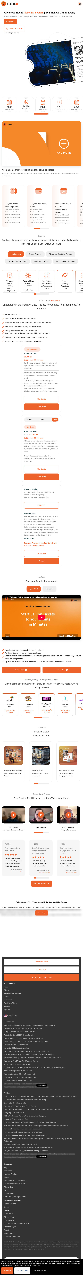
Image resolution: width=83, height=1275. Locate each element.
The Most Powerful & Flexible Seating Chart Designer (23, 1028)
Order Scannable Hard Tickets (14, 1184)
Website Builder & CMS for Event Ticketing (19, 1035)
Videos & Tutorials (10, 1174)
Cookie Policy (9, 1220)
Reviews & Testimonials (12, 993)
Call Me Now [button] (41, 969)
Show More (41, 913)
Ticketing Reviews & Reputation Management (20, 1077)
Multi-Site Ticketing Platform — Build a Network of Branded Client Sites (29, 1054)
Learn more (48, 554)
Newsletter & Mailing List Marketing (16, 1048)
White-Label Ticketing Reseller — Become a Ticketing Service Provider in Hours (32, 1058)
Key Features (16, 254)
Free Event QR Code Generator (15, 1180)
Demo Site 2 (60, 670)
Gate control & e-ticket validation (15, 1103)
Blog (5, 1167)
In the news (8, 1171)
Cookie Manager (10, 1227)
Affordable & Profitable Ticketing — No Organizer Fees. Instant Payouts (29, 1025)
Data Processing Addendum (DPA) (16, 1223)
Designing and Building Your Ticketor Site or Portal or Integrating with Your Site (32, 1109)
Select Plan (41, 406)
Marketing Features (41, 261)
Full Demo (49, 589)
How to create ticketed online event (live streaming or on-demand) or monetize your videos (36, 1126)
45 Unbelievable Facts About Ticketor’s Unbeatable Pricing (25, 1100)
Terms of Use (8, 1214)
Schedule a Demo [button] (41, 962)
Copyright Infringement (12, 1236)
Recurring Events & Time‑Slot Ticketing (18, 1064)
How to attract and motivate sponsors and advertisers (23, 1132)
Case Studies (8, 1193)
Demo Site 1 (19, 670)
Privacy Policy (9, 1217)
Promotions (8, 1000)
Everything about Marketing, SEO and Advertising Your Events (26, 1151)
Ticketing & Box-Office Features (60, 254)
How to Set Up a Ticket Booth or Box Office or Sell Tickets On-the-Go (28, 1147)
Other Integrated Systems (65, 261)
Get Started (10, 22)
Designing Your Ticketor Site (14, 1113)
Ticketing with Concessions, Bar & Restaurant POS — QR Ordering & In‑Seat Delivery (34, 1067)
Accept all (7, 1270)
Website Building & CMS (17, 261)
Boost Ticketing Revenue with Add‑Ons (18, 1071)
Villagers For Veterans (68, 830)
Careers (7, 1207)
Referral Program (10, 1204)
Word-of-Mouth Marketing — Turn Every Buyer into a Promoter (26, 1041)
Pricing (49, 562)
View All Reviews (40, 883)
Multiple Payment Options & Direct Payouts (19, 1032)
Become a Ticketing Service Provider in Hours (40, 543)
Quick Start (34, 589)
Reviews (7, 1006)
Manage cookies (40, 1270)
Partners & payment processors (15, 1197)
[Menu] (80, 4)
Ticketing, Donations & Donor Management (19, 1074)
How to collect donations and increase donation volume (23, 1129)
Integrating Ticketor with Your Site (16, 1119)
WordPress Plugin (10, 1003)
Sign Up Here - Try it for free (42, 977)
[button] (14, 28)
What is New (8, 1187)
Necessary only (22, 1270)
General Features (35, 254)
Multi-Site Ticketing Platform (34, 546)
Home (6, 987)
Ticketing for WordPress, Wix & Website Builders (21, 1061)
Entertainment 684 (17, 872)
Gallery (6, 1177)
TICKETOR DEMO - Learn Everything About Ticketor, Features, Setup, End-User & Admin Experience (40, 1096)
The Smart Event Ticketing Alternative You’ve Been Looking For (26, 1051)
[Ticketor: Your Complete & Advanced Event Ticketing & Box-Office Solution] (9, 4)
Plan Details (41, 399)
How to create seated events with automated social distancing (26, 1135)
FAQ (5, 1190)
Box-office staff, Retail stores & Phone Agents (20, 1106)
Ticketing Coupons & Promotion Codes (18, 1080)
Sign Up (7, 1009)
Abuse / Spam (9, 1233)
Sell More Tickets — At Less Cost (16, 1045)
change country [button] (55, 300)
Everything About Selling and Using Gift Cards (20, 1144)
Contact (6, 997)
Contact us (41, 505)
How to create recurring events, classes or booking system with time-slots (30, 1122)
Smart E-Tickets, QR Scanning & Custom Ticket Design (23, 1038)
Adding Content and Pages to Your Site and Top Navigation (25, 1116)
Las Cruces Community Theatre (13, 830)
